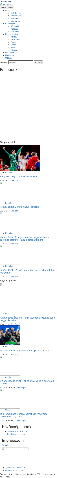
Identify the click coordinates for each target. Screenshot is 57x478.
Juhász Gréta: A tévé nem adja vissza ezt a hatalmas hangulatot (28, 271)
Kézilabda (15, 26)
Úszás (13, 44)
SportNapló (15, 324)
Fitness (14, 50)
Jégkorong (15, 31)
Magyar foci (15, 21)
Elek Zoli (14, 180)
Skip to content (6, 1)
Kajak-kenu (15, 39)
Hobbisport (9, 55)
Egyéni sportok (11, 34)
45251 (3, 420)
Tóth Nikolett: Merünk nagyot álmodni (19, 206)
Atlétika (14, 36)
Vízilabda (14, 28)
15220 (3, 387)
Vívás (13, 47)
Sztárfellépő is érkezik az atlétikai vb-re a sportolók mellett (27, 382)
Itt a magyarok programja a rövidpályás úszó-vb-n (26, 350)
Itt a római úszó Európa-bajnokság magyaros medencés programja (23, 415)
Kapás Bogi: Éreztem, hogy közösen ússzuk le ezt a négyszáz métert (27, 319)
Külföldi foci (15, 18)
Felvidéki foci (16, 15)
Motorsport (9, 52)
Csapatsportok (11, 23)
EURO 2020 (16, 13)
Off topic (8, 57)
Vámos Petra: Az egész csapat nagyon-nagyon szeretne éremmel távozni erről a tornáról (24, 238)
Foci (7, 10)
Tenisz (13, 42)
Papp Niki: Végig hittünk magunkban (19, 176)
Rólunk (5, 445)
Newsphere (47, 474)
